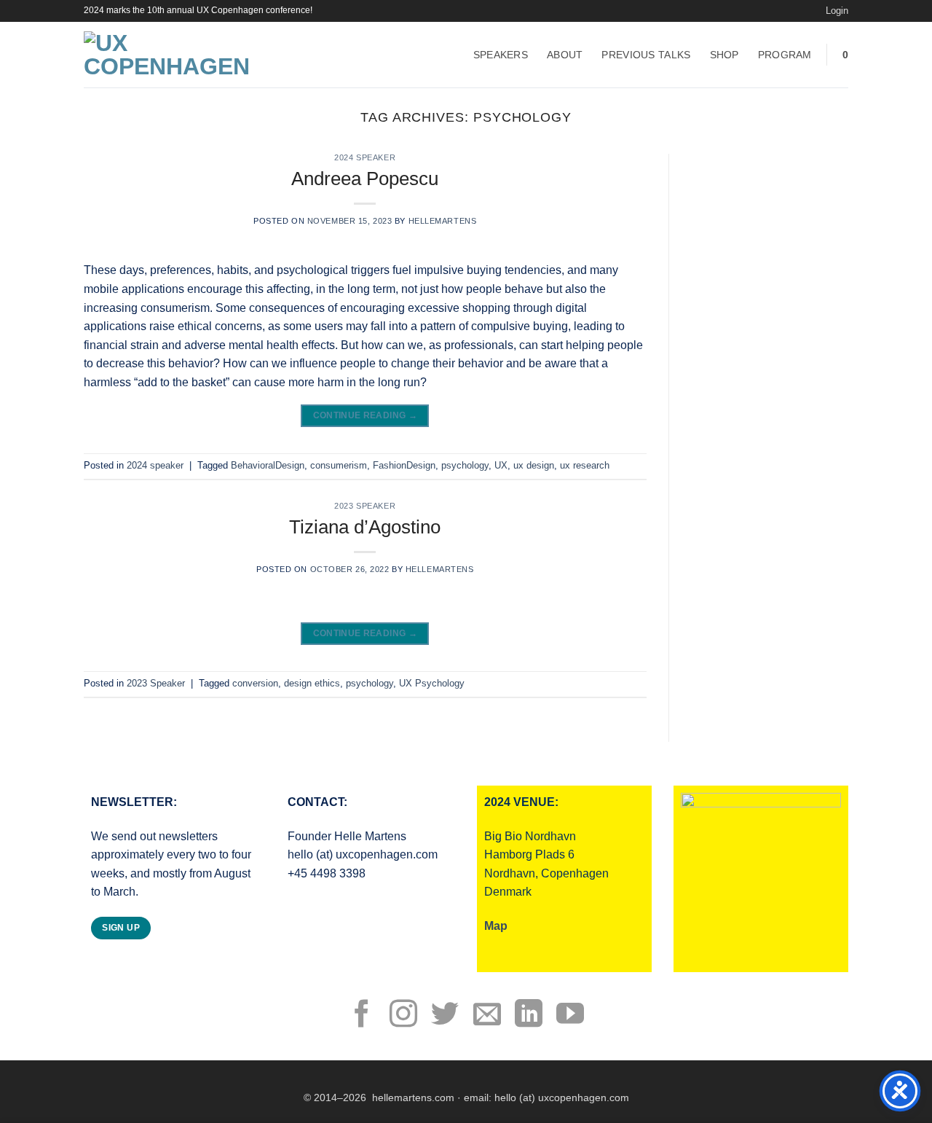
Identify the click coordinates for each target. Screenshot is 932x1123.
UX (501, 465)
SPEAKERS (500, 54)
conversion (255, 683)
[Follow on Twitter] (445, 1016)
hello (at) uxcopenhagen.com (561, 1097)
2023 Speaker (364, 505)
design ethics (312, 683)
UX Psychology (432, 683)
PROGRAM (785, 54)
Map (496, 926)
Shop (724, 54)
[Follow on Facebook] (362, 1016)
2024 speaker (364, 157)
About (564, 54)
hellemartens (442, 220)
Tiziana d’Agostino (365, 527)
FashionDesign (404, 465)
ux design (533, 465)
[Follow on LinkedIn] (528, 1016)
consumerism (338, 465)
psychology (465, 465)
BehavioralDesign (267, 465)
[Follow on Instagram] (403, 1016)
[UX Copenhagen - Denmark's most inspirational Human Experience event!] (174, 54)
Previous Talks (645, 54)
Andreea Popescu (364, 178)
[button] (837, 10)
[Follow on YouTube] (570, 1016)
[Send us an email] (487, 1016)
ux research (584, 465)
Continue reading (365, 415)
